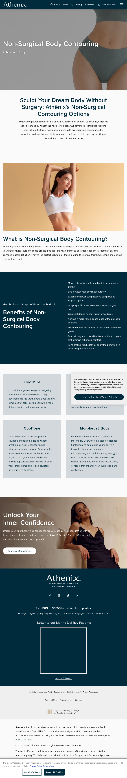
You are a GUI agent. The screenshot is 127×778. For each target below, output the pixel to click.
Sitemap (78, 700)
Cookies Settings (31, 772)
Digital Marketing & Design (66, 711)
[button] (121, 4)
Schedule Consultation (19, 551)
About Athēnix (63, 678)
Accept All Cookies (54, 772)
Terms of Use (51, 700)
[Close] (122, 763)
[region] (63, 768)
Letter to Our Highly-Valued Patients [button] (99, 396)
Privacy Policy (66, 700)
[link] (59, 4)
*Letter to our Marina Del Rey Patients (63, 622)
